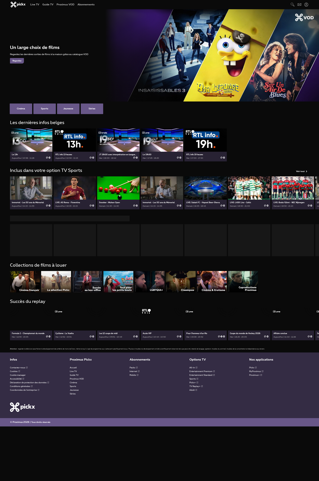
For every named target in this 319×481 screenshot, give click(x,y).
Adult (192, 391)
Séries (73, 395)
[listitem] (25, 282)
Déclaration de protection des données (28, 384)
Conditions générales (20, 387)
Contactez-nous (18, 369)
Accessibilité (16, 380)
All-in (192, 369)
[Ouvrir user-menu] (306, 4)
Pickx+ (192, 384)
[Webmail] (299, 4)
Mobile (133, 376)
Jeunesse (74, 391)
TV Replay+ (195, 387)
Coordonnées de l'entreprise (23, 391)
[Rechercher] (292, 4)
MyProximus (255, 372)
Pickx (252, 369)
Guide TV (74, 376)
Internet (134, 372)
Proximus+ (254, 376)
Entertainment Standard (201, 376)
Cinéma (73, 384)
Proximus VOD (77, 380)
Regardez (16, 61)
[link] (31, 144)
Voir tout (300, 124)
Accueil (73, 369)
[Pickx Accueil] (22, 408)
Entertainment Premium (201, 372)
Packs (133, 369)
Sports (73, 387)
